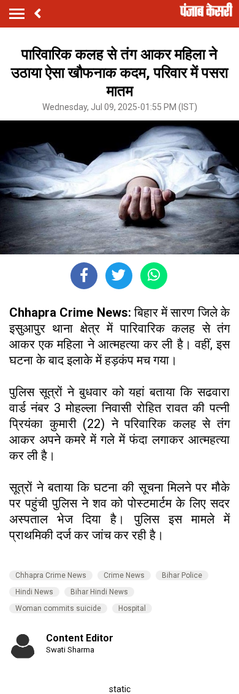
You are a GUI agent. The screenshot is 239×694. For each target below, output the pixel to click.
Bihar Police (182, 575)
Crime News (124, 575)
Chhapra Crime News (50, 575)
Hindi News (34, 592)
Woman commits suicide (58, 608)
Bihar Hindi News (99, 592)
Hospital (132, 608)
